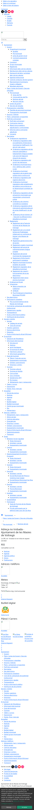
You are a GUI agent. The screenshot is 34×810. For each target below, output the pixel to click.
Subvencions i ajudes (11, 680)
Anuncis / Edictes (10, 663)
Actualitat (4, 719)
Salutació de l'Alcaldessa (12, 704)
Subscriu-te (5, 615)
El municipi (5, 702)
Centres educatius (10, 748)
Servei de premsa (10, 721)
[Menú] (2, 43)
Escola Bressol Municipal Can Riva (6, 639)
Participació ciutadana (11, 674)
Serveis (6, 691)
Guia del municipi (10, 708)
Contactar (4, 9)
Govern (6, 654)
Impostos (7, 697)
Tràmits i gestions (10, 693)
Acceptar (24, 807)
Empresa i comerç (10, 752)
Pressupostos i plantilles (12, 660)
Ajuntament (9, 515)
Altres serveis (8, 745)
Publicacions (8, 560)
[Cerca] (25, 39)
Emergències (8, 750)
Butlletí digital (8, 730)
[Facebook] (6, 11)
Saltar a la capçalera (10, 1)
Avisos (6, 558)
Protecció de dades (10, 774)
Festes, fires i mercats (11, 717)
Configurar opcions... (7, 803)
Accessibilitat (8, 776)
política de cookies (18, 801)
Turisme (7, 711)
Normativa (7, 669)
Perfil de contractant (11, 667)
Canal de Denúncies (10, 771)
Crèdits (6, 778)
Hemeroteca (8, 739)
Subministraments (10, 761)
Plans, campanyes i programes (14, 665)
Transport (7, 763)
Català (9, 16)
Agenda (6, 554)
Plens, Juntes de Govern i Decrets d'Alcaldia (18, 518)
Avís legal (7, 769)
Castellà (9, 18)
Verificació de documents (12, 687)
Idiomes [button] (7, 14)
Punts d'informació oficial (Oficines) (16, 700)
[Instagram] (12, 11)
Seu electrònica (9, 671)
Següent (10, 599)
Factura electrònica (10, 695)
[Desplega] (14, 515)
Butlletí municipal (10, 732)
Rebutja (8, 807)
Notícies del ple (23, 524)
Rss (5, 737)
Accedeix (4, 576)
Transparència (9, 682)
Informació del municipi (12, 706)
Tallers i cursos (9, 713)
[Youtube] (9, 11)
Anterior (4, 599)
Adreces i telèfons (7, 741)
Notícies (7, 551)
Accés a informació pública (13, 684)
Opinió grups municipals (12, 734)
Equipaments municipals (12, 756)
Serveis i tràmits (6, 689)
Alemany (10, 23)
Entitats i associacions (11, 754)
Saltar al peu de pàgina (11, 5)
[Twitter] (2, 11)
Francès (9, 25)
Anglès (9, 21)
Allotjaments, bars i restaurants (15, 743)
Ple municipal (8, 524)
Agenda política (9, 556)
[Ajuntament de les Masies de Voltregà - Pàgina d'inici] (12, 35)
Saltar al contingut (9, 3)
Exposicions (8, 715)
